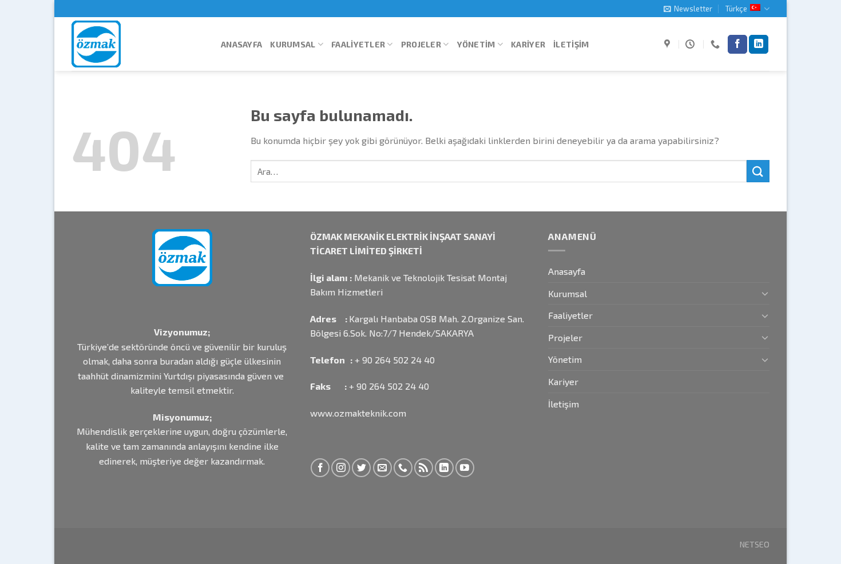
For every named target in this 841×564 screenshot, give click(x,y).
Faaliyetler (358, 44)
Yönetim (476, 44)
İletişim (571, 44)
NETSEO (754, 544)
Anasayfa (241, 44)
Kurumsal (292, 44)
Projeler (421, 44)
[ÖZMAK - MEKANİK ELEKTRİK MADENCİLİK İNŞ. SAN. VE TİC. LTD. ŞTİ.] (138, 44)
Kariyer (528, 44)
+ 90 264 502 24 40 (395, 359)
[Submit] (758, 171)
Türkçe (736, 8)
